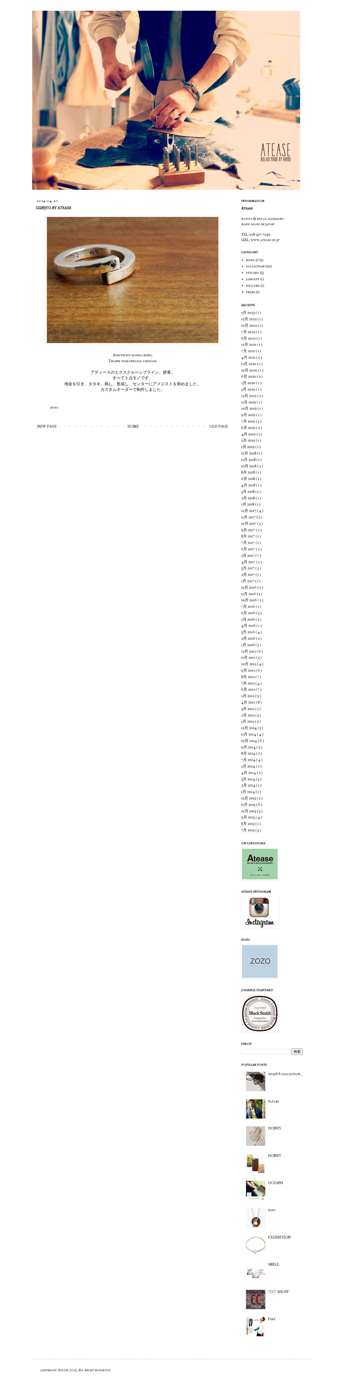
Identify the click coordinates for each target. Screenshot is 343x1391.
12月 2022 (249, 319)
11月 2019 (249, 402)
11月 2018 (248, 459)
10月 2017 (249, 523)
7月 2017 (248, 542)
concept (252, 279)
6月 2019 (248, 427)
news (54, 407)
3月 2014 (248, 779)
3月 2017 (248, 568)
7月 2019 (248, 421)
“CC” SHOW (278, 1292)
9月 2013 (248, 817)
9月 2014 (248, 747)
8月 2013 (248, 823)
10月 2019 (249, 408)
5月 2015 (248, 696)
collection (255, 266)
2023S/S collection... (285, 1074)
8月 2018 (248, 472)
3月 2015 (248, 709)
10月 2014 (249, 740)
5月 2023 (248, 312)
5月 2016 (248, 619)
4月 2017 (248, 562)
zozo (271, 1210)
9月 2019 (248, 415)
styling (252, 272)
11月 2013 (248, 804)
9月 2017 (248, 530)
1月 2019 (248, 447)
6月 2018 (248, 478)
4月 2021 (248, 357)
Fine (271, 1319)
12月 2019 (249, 396)
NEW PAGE (47, 426)
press (250, 292)
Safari (273, 1101)
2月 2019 (248, 440)
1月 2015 (248, 721)
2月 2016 (248, 638)
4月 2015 (248, 702)
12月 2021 (249, 344)
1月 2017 (248, 581)
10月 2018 (249, 466)
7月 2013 (248, 830)
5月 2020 (248, 383)
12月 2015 (249, 651)
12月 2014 (249, 728)
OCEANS (275, 1183)
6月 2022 (248, 338)
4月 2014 (249, 772)
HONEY (274, 1128)
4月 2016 (248, 625)
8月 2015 (248, 677)
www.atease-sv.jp (265, 240)
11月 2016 (249, 594)
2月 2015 (248, 715)
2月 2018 (248, 498)
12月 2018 (249, 453)
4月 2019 (248, 434)
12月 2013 (249, 798)
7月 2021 (248, 351)
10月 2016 (249, 600)
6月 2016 (248, 613)
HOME (133, 426)
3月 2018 (248, 491)
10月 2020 (249, 370)
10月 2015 (249, 664)
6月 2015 (248, 689)
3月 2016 (248, 632)
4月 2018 (248, 485)
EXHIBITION (279, 1237)
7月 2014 (248, 760)
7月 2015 (248, 683)
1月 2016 (248, 645)
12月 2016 (249, 587)
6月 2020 (249, 376)
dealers (253, 285)
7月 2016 (248, 606)
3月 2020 (248, 389)
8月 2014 (248, 753)
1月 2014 (248, 791)
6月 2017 (248, 549)
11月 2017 (248, 517)
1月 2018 (248, 504)
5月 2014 (248, 766)
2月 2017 (248, 574)
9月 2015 (248, 670)
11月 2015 (248, 657)
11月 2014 (249, 734)
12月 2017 (249, 510)
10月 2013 (249, 811)
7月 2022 (248, 332)
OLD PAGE (219, 426)
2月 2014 (248, 785)
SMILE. (274, 1264)
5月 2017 (248, 555)
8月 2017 (248, 536)
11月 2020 (249, 364)
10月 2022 (249, 325)
